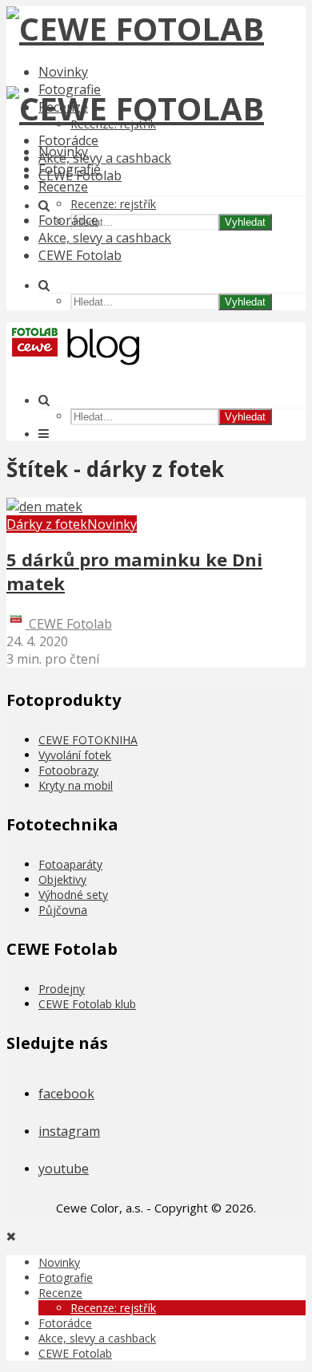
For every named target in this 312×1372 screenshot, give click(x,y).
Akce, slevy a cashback (104, 158)
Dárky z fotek (46, 524)
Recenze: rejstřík (113, 203)
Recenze (63, 186)
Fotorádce (68, 140)
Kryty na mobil (75, 785)
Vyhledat (245, 222)
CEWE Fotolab (80, 255)
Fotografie (69, 169)
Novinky (63, 72)
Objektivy (62, 879)
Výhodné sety (73, 894)
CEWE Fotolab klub (87, 1003)
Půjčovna (62, 909)
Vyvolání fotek (74, 755)
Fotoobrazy (68, 770)
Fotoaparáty (70, 864)
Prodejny (61, 988)
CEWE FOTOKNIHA (88, 739)
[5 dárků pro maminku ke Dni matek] (44, 506)
